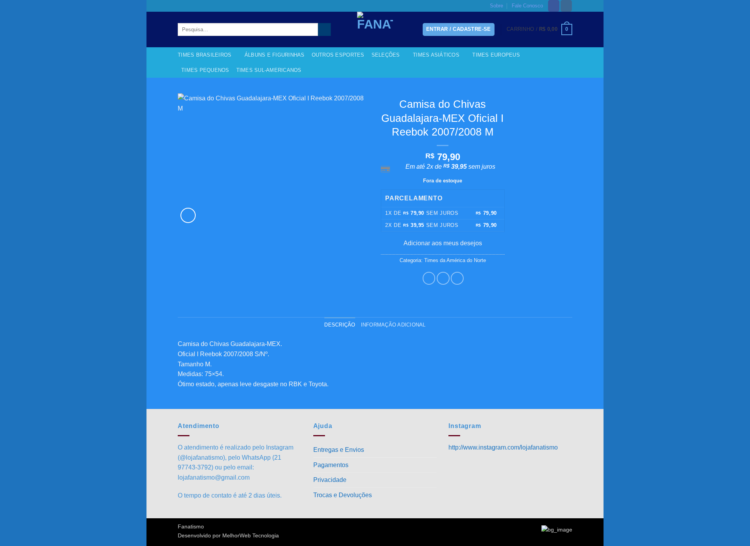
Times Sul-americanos (269, 70)
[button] (539, 30)
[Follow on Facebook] (553, 6)
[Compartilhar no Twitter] (443, 278)
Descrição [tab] (339, 325)
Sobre (496, 6)
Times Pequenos (205, 70)
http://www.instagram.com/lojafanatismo (503, 447)
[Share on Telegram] (457, 278)
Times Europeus (496, 55)
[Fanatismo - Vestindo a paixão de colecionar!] (375, 29)
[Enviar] (324, 29)
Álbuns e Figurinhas (275, 55)
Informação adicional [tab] (393, 325)
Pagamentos (330, 465)
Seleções (385, 55)
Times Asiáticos (436, 55)
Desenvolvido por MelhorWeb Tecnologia (228, 535)
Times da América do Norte (455, 260)
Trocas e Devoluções (342, 495)
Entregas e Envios (338, 449)
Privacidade (329, 479)
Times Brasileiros (204, 55)
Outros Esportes (338, 55)
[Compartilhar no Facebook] (429, 278)
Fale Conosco (527, 6)
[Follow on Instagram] (566, 6)
